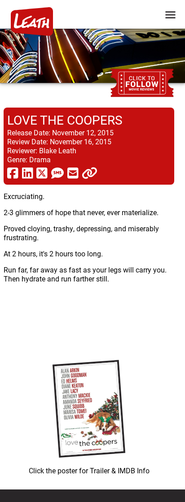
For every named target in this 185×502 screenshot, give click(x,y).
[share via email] (73, 172)
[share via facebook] (12, 172)
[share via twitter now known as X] (42, 172)
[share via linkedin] (27, 172)
